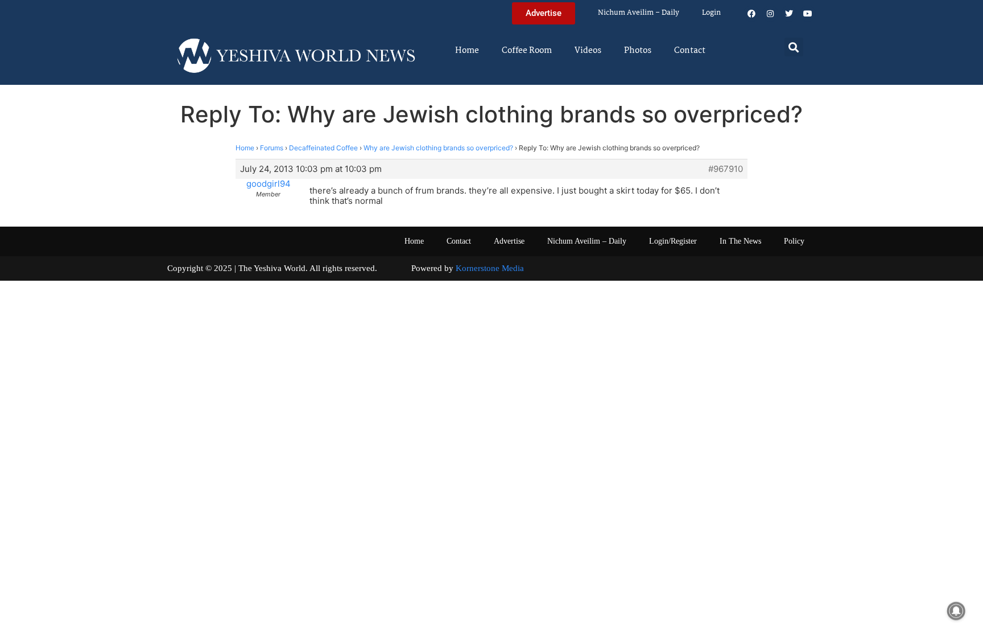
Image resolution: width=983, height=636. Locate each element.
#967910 (725, 169)
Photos (637, 51)
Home (467, 51)
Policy (794, 241)
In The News (740, 241)
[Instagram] (770, 14)
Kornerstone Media (490, 268)
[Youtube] (808, 14)
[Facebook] (751, 14)
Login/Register (673, 241)
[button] (793, 47)
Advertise (509, 241)
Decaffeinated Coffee (323, 147)
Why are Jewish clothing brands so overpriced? (438, 147)
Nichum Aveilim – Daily (638, 13)
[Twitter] (789, 14)
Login (711, 13)
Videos (588, 51)
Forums (271, 147)
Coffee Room (527, 51)
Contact (689, 51)
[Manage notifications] (956, 611)
